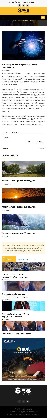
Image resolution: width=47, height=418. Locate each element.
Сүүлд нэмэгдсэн (7, 259)
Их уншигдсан (23, 260)
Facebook (31, 141)
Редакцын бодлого (14, 2)
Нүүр (15, 20)
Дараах (41, 149)
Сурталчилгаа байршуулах (29, 2)
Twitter (40, 141)
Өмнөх (5, 149)
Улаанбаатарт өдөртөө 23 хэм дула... (19, 180)
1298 (5, 132)
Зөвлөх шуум (14, 132)
